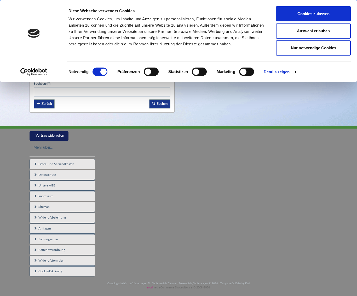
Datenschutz (46, 174)
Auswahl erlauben (313, 31)
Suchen (161, 104)
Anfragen (44, 228)
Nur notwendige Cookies (313, 48)
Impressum (45, 196)
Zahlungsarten (47, 239)
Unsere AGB (46, 185)
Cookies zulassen (313, 13)
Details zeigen (277, 72)
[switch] (151, 72)
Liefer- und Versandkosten (55, 164)
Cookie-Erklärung (49, 271)
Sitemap (43, 206)
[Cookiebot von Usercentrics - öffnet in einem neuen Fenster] (34, 72)
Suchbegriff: (42, 83)
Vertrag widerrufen (50, 135)
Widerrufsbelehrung (51, 217)
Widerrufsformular (50, 260)
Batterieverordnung (51, 249)
